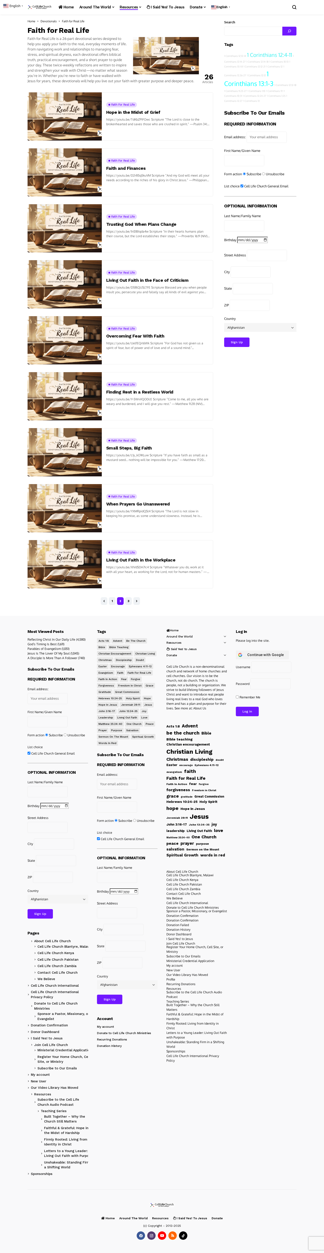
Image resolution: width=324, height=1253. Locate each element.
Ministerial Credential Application (64, 1050)
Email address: (235, 137)
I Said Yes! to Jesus (47, 1038)
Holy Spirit (133, 698)
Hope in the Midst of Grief (133, 112)
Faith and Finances (126, 168)
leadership (106, 717)
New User (38, 1081)
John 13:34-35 (128, 711)
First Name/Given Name (242, 150)
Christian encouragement (115, 653)
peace (150, 723)
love (144, 717)
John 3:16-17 (107, 711)
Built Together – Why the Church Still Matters (64, 1119)
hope (147, 698)
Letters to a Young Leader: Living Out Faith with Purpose (68, 1153)
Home (31, 21)
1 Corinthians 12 (274, 66)
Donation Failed (177, 925)
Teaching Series (54, 1111)
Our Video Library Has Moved (54, 1088)
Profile (170, 979)
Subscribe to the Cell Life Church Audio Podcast (58, 1102)
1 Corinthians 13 (251, 101)
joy (144, 711)
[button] (221, 7)
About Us (199, 708)
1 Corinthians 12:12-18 (285, 85)
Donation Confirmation (49, 1025)
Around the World (179, 636)
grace (149, 685)
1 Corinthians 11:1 (274, 91)
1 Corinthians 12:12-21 (254, 66)
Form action (233, 174)
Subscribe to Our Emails (57, 1068)
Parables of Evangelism (44, 649)
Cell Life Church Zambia (56, 966)
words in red (107, 743)
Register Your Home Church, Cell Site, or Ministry (63, 1059)
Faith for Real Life (73, 21)
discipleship (124, 660)
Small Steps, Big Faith (129, 448)
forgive (135, 679)
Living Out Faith (127, 717)
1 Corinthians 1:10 (256, 91)
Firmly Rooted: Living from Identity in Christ (65, 1142)
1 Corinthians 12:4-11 (269, 55)
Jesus (148, 704)
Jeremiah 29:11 (130, 704)
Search (229, 22)
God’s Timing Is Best (42, 644)
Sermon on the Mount (113, 736)
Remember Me (249, 697)
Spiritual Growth (143, 736)
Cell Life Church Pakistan (57, 960)
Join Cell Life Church (51, 1045)
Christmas (105, 660)
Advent (117, 640)
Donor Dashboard (45, 1032)
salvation (132, 730)
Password (243, 684)
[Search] (289, 31)
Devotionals (49, 21)
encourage (118, 666)
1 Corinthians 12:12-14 (235, 56)
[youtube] (162, 1235)
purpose (116, 730)
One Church (134, 723)
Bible (102, 647)
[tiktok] (183, 1235)
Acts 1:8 (104, 640)
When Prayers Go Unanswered (138, 504)
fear (124, 679)
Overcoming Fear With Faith (135, 336)
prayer (103, 730)
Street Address (235, 255)
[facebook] (141, 1235)
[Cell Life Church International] (40, 7)
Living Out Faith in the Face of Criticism (147, 280)
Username (243, 667)
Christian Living (145, 653)
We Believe (46, 979)
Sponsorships (41, 1174)
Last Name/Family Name (242, 216)
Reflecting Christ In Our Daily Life (51, 639)
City (227, 272)
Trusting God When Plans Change (141, 224)
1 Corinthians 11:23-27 (235, 91)
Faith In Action (108, 679)
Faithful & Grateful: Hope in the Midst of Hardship (66, 1130)
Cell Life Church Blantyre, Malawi (64, 947)
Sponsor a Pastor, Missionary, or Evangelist (63, 1016)
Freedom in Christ (130, 685)
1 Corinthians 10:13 (279, 61)
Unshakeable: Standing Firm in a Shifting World (69, 1164)
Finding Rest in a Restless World (139, 392)
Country (230, 319)
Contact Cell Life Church (57, 973)
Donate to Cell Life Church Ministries (56, 1006)
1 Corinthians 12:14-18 (257, 61)
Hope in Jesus (108, 704)
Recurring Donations (112, 1039)
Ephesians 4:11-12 (140, 666)
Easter (103, 666)
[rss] (172, 1235)
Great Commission (127, 692)
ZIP (226, 305)
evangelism (106, 672)
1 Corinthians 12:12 (256, 75)
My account (40, 1075)
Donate (171, 655)
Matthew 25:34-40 (110, 723)
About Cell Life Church (52, 941)
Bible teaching (118, 647)
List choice (232, 186)
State (228, 288)
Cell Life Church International (55, 986)
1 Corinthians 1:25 (276, 95)
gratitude (105, 692)
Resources (42, 1094)
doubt (140, 660)
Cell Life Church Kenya (55, 953)
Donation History (109, 1046)
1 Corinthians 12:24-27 (254, 95)
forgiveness (106, 685)
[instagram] (151, 1235)
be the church (135, 640)
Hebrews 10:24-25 (110, 698)
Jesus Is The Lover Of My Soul (49, 653)
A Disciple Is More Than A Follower (52, 658)
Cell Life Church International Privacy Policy (55, 994)
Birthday (230, 240)
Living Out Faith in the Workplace (140, 560)
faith (120, 672)
